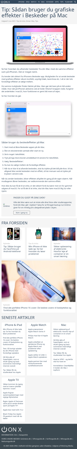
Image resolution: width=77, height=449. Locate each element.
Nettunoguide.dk (8, 441)
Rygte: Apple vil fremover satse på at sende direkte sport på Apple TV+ (13, 403)
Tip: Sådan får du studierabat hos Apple (12, 371)
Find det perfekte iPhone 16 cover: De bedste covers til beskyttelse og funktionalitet (37, 309)
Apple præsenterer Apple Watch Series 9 (36, 330)
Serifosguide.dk (52, 439)
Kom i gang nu (22, 213)
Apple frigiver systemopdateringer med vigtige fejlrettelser (13, 395)
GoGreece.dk (25, 439)
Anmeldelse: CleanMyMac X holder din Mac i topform (63, 367)
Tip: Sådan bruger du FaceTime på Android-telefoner (12, 249)
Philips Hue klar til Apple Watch (38, 336)
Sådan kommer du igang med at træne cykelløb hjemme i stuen (13, 386)
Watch (33, 2)
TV (39, 2)
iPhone (21, 2)
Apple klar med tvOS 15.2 (13, 410)
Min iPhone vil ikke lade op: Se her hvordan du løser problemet (38, 250)
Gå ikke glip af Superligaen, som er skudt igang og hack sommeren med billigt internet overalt (12, 361)
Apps (57, 2)
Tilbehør (68, 2)
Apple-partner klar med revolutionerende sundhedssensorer (37, 363)
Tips (61, 2)
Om (15, 435)
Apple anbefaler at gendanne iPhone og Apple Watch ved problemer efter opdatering (36, 346)
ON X (7, 2)
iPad (27, 2)
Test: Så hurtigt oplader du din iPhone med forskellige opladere (12, 350)
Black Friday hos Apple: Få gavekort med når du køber (12, 416)
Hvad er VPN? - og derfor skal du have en (63, 360)
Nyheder (49, 2)
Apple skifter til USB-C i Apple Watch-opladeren (37, 356)
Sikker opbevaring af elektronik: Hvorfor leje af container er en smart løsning (62, 251)
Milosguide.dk (66, 439)
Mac (43, 2)
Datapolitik (23, 435)
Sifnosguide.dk (38, 439)
